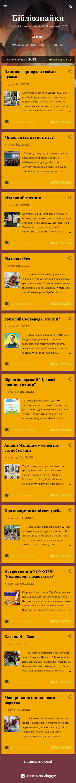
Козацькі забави (20, 636)
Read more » (61, 122)
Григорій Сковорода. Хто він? (32, 318)
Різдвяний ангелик (22, 197)
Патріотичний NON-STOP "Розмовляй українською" (29, 574)
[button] (69, 72)
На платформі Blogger (40, 776)
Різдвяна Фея (17, 258)
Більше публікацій (38, 762)
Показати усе (60, 60)
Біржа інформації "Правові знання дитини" (29, 382)
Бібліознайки (38, 17)
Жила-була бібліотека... (29, 45)
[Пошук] (71, 7)
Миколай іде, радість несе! (29, 137)
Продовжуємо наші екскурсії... (33, 510)
